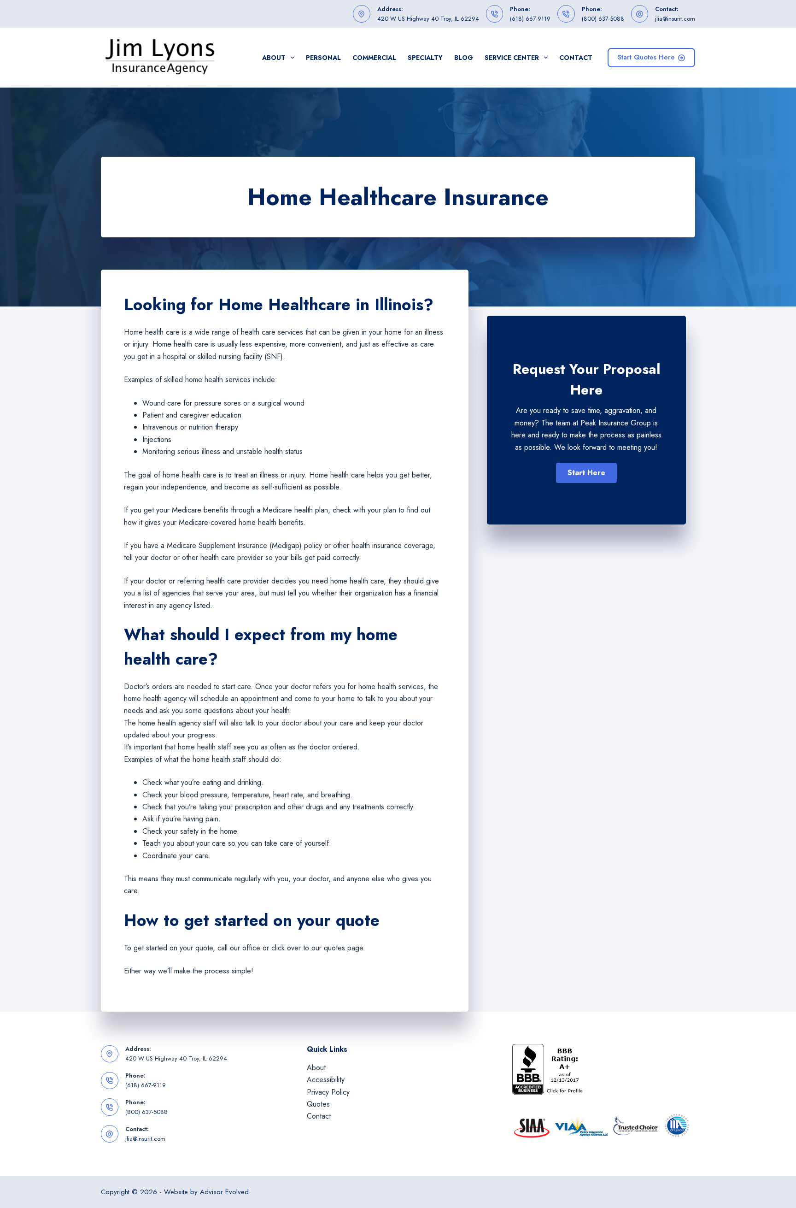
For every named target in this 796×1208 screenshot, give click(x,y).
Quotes (318, 1104)
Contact (575, 57)
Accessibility (326, 1079)
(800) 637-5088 (603, 18)
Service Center (512, 57)
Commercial (374, 57)
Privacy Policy (328, 1092)
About (274, 57)
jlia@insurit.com (675, 18)
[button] (586, 473)
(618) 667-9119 (530, 18)
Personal (323, 57)
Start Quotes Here (646, 57)
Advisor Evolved (224, 1192)
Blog (463, 57)
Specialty (425, 57)
